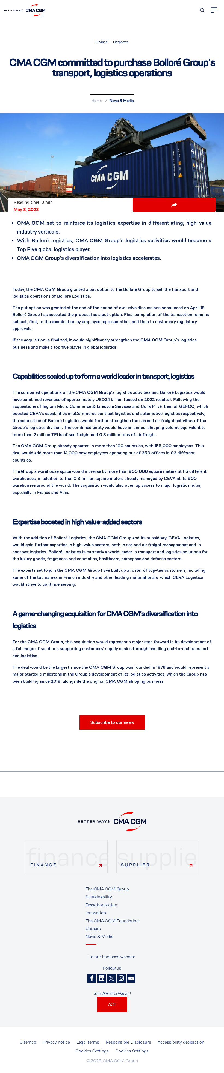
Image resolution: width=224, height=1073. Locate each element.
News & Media (122, 100)
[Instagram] (121, 978)
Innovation (96, 912)
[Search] (202, 10)
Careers (93, 928)
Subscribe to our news (112, 722)
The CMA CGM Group (107, 889)
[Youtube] (131, 978)
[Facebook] (91, 978)
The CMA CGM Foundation (112, 920)
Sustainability (99, 897)
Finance (43, 865)
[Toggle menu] (214, 10)
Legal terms (87, 1042)
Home (97, 100)
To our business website (112, 956)
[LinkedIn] (101, 978)
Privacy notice (56, 1042)
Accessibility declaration (181, 1042)
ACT (112, 1004)
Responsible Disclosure (128, 1042)
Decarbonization (101, 905)
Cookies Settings (92, 1051)
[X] (111, 978)
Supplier (135, 865)
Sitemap (28, 1042)
